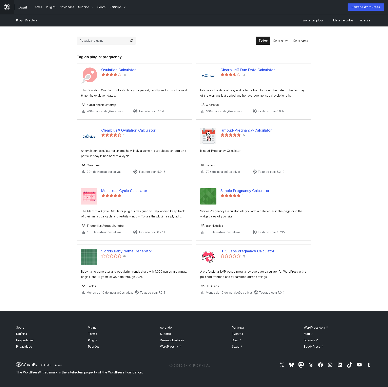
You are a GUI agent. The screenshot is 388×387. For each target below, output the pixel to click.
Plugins (93, 340)
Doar (237, 340)
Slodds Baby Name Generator (126, 251)
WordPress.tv (170, 346)
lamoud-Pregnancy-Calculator (246, 130)
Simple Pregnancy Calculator (245, 191)
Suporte (165, 333)
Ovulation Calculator (118, 70)
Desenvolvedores (172, 340)
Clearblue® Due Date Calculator (247, 70)
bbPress (311, 340)
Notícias (21, 333)
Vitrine (92, 327)
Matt (308, 333)
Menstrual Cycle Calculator (124, 191)
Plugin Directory (27, 20)
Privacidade (24, 346)
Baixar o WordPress (365, 7)
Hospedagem (25, 340)
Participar (238, 327)
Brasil (58, 365)
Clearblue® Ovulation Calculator (128, 130)
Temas (92, 333)
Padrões (93, 346)
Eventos (237, 333)
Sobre (20, 327)
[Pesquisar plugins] (132, 41)
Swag (237, 346)
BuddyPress (314, 346)
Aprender (166, 327)
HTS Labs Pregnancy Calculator (247, 251)
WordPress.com (316, 327)
